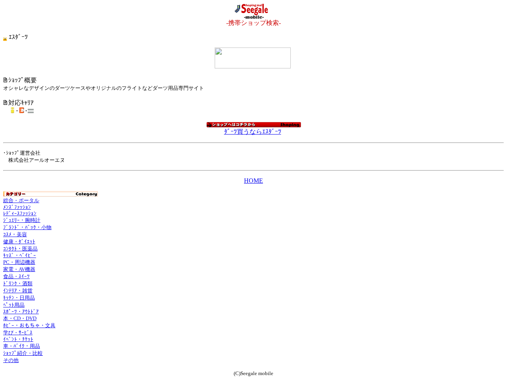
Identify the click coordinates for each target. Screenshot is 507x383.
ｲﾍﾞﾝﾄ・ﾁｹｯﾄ (18, 339)
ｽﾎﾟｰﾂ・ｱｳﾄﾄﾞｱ (21, 312)
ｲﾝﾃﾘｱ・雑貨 (17, 291)
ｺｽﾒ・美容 (15, 234)
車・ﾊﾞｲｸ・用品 (21, 346)
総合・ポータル (21, 200)
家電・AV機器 (19, 269)
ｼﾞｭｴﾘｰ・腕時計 (21, 220)
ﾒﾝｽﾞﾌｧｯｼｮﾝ (17, 207)
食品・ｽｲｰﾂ (16, 276)
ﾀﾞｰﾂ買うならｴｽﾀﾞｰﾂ (252, 131)
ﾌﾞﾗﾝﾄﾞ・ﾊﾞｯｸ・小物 (27, 227)
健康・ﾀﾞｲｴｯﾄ (19, 242)
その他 (11, 360)
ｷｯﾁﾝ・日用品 (19, 298)
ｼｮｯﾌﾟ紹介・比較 (23, 353)
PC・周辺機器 (19, 262)
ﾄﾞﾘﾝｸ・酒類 (17, 283)
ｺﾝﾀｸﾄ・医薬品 (20, 249)
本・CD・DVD (19, 318)
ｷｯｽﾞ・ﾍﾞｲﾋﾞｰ (19, 255)
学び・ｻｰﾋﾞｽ (17, 333)
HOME (253, 180)
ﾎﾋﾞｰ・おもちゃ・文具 (29, 325)
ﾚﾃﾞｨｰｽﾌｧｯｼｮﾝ (19, 213)
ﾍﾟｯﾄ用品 (14, 305)
